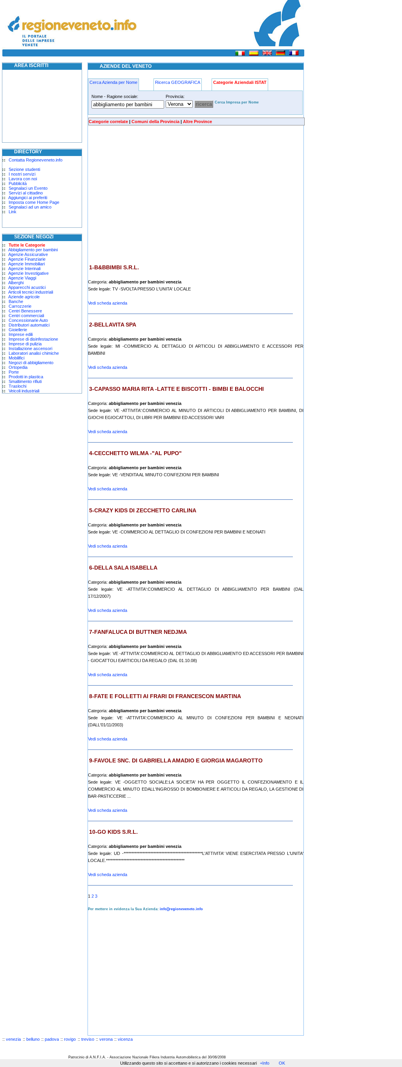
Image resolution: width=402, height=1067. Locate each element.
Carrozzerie (20, 306)
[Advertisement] (154, 195)
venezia (13, 1039)
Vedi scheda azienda (107, 303)
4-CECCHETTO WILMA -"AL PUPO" (135, 453)
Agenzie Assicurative (28, 254)
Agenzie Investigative (28, 273)
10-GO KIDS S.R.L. (113, 832)
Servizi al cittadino (26, 193)
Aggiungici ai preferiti (27, 197)
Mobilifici (16, 358)
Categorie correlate (108, 121)
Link (12, 211)
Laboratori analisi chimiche (34, 353)
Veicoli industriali (24, 390)
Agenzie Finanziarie (27, 259)
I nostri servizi (22, 174)
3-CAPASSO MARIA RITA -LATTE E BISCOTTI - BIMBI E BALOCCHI (176, 389)
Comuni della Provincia (155, 121)
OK (282, 1063)
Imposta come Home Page (34, 202)
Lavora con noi (23, 178)
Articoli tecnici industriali (30, 292)
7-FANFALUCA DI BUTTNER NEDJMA (138, 632)
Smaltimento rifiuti (25, 381)
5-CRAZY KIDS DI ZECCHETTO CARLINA (142, 510)
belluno (33, 1039)
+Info (264, 1063)
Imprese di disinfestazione (33, 339)
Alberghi (16, 282)
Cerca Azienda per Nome (113, 82)
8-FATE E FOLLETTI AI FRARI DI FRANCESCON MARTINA (165, 696)
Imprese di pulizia (25, 343)
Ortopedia (18, 367)
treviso (87, 1039)
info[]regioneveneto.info (181, 909)
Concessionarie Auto (28, 320)
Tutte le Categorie (27, 245)
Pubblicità (18, 183)
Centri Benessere (25, 310)
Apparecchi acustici (27, 287)
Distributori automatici (29, 325)
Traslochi (17, 386)
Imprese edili (21, 334)
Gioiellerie (18, 329)
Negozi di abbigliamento (31, 362)
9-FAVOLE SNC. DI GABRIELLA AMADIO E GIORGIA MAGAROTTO (176, 760)
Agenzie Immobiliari (26, 263)
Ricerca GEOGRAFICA (177, 82)
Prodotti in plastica (26, 376)
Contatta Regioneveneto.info (35, 160)
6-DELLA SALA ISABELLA (123, 567)
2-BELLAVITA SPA (112, 324)
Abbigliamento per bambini (33, 249)
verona (106, 1039)
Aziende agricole (24, 296)
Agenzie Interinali (24, 268)
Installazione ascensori (30, 348)
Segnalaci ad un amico (30, 207)
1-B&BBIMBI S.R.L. (114, 267)
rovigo (70, 1039)
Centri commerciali (26, 315)
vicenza (125, 1039)
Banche (16, 301)
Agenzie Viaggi (22, 278)
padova (52, 1039)
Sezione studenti (24, 169)
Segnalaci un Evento (28, 188)
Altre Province (197, 121)
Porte (14, 372)
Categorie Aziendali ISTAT (240, 82)
